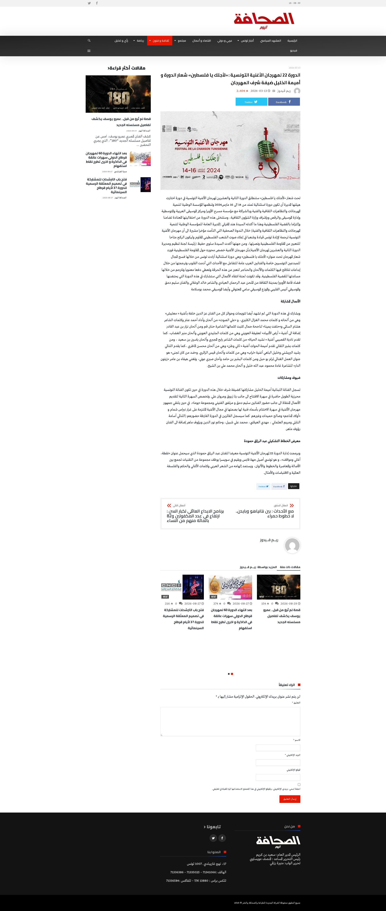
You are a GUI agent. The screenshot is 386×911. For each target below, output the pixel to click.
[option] (278, 600)
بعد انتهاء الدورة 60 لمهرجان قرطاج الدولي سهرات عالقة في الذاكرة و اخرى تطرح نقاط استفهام (231, 619)
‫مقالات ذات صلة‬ (290, 568)
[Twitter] (89, 3)
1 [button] (232, 674)
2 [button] (229, 674)
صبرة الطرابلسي (120, 171)
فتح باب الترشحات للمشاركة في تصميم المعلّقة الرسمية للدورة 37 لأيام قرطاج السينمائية (183, 619)
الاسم (296, 740)
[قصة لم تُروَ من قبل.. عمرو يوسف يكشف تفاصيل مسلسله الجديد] (278, 587)
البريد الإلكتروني (292, 755)
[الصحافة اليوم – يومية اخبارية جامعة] (264, 12)
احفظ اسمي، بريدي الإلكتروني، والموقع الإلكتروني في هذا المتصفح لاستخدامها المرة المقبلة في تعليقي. (256, 789)
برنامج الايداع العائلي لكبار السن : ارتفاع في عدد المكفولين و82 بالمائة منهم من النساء (195, 513)
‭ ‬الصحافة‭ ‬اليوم (145, 131)
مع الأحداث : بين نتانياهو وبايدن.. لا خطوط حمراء (265, 511)
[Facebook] (96, 3)
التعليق (296, 702)
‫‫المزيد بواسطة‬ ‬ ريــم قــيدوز (258, 568)
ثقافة (261, 596)
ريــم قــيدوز (284, 91)
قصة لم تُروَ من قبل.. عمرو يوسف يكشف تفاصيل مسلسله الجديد (281, 616)
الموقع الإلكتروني (293, 770)
